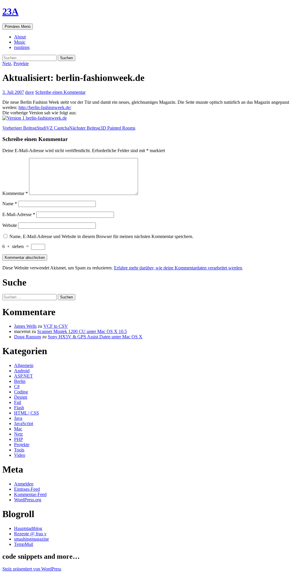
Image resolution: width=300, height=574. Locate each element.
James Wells (25, 326)
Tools (19, 449)
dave (29, 92)
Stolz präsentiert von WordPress (31, 568)
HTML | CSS (26, 412)
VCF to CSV (55, 326)
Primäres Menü (17, 26)
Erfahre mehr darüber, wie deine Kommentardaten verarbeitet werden (178, 267)
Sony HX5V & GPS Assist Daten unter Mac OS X (95, 336)
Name (9, 203)
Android (22, 370)
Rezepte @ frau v (30, 533)
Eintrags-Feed (27, 489)
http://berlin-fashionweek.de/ (44, 107)
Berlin (19, 381)
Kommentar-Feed (30, 494)
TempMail (23, 544)
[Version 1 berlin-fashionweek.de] (34, 118)
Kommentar (15, 193)
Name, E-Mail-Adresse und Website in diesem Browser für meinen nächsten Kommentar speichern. (101, 236)
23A (10, 11)
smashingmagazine (31, 538)
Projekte (21, 63)
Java (18, 418)
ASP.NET (23, 375)
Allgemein (23, 365)
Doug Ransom (27, 336)
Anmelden (23, 483)
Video (19, 455)
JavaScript (23, 423)
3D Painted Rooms (102, 127)
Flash (19, 407)
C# (17, 386)
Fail (17, 402)
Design (20, 397)
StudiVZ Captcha (35, 127)
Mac (18, 428)
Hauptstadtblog (28, 528)
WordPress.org (27, 499)
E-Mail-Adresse (18, 214)
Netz (6, 63)
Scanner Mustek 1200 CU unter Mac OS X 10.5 (82, 331)
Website (9, 225)
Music (19, 42)
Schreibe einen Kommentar (60, 92)
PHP (18, 439)
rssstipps (22, 47)
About (20, 36)
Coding (21, 391)
